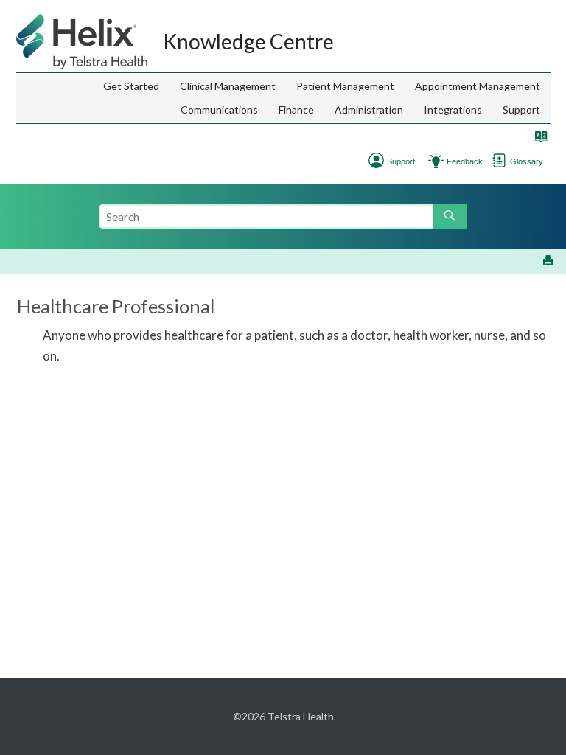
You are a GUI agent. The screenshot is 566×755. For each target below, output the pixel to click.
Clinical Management (228, 86)
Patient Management (345, 86)
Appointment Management (477, 86)
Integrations (453, 109)
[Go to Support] (376, 159)
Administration (369, 109)
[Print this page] (549, 261)
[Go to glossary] (499, 159)
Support (521, 109)
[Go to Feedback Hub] (436, 159)
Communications (219, 109)
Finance (296, 109)
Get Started (131, 86)
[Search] (450, 216)
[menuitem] (131, 86)
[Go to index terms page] (537, 139)
